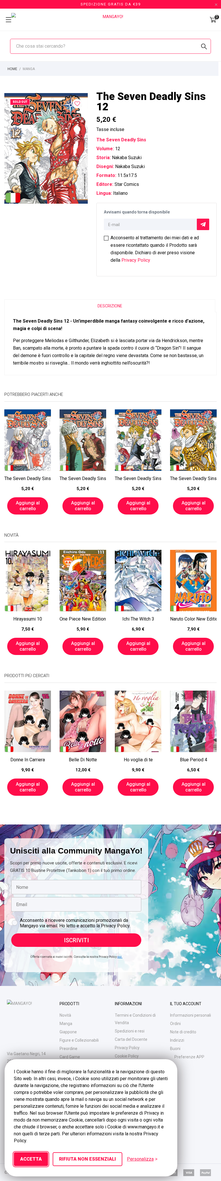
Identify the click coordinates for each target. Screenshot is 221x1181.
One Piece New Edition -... (83, 619)
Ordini (175, 1023)
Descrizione (110, 306)
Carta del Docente (131, 1039)
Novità (65, 1015)
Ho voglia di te (138, 759)
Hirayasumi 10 (27, 619)
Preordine (68, 1048)
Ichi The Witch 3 (138, 619)
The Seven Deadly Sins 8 (138, 478)
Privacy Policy (135, 260)
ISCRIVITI (76, 940)
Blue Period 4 (193, 759)
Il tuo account (185, 1003)
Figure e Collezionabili (79, 1040)
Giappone (68, 1032)
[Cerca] (204, 47)
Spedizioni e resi (129, 1031)
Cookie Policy (127, 1056)
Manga (66, 1023)
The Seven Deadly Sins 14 (83, 478)
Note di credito (183, 1032)
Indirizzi (177, 1040)
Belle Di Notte (83, 759)
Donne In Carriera (27, 759)
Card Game (70, 1057)
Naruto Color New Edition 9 (193, 619)
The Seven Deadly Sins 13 (27, 478)
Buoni (175, 1048)
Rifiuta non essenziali (87, 1159)
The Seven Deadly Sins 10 (193, 478)
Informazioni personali (190, 1015)
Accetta (31, 1159)
